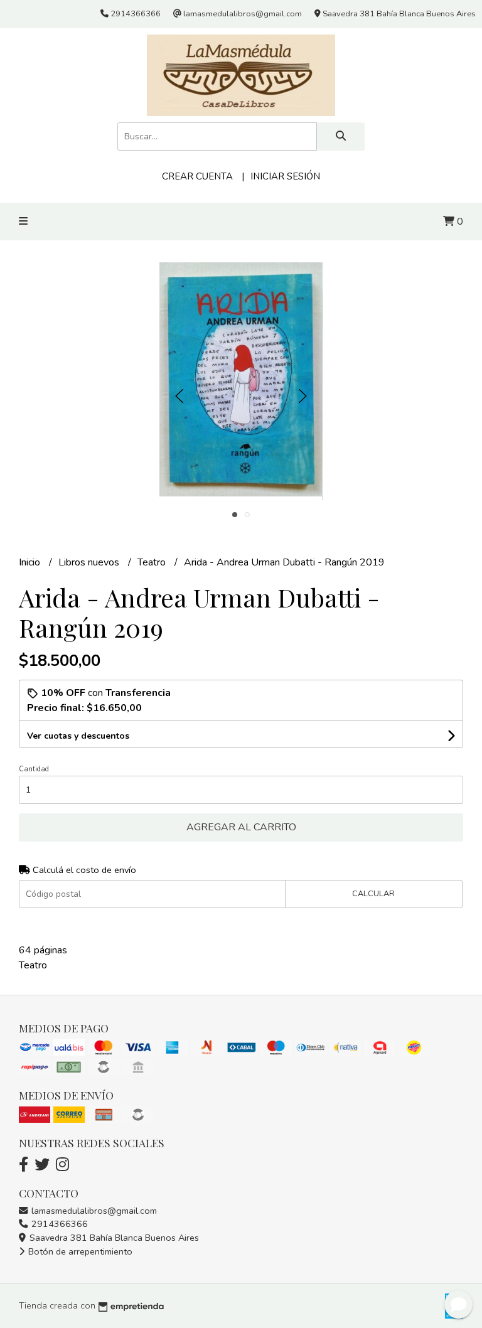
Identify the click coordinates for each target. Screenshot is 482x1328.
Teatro (152, 562)
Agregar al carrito (241, 827)
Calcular (373, 893)
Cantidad (34, 769)
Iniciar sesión (285, 176)
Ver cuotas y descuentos (78, 736)
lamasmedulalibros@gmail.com (93, 1210)
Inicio (31, 562)
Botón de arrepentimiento (79, 1251)
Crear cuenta (197, 176)
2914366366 (58, 1224)
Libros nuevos (90, 562)
